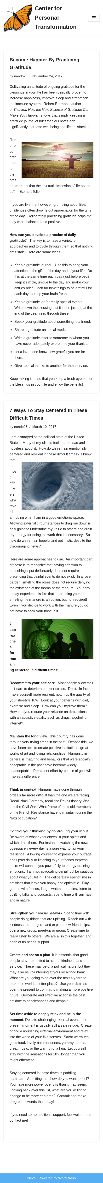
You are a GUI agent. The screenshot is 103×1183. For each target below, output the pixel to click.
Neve (31, 1178)
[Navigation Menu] (93, 18)
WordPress (67, 1178)
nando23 (21, 76)
